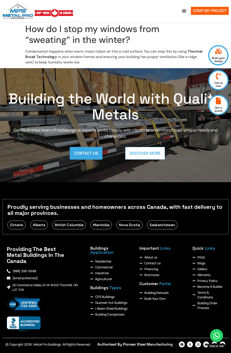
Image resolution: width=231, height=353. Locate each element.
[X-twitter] (190, 344)
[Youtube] (206, 344)
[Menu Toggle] (184, 11)
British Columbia (69, 225)
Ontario (16, 225)
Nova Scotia (129, 225)
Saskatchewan (162, 225)
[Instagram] (198, 344)
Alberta (39, 225)
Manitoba (101, 225)
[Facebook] (182, 344)
